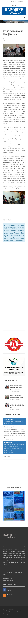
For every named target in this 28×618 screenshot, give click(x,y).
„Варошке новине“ (8, 546)
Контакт (20, 1)
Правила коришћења (14, 612)
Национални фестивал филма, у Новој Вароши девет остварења (16, 387)
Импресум (13, 1)
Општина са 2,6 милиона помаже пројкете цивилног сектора (17, 405)
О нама (7, 1)
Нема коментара (14, 40)
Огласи (14, 5)
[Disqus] (14, 263)
